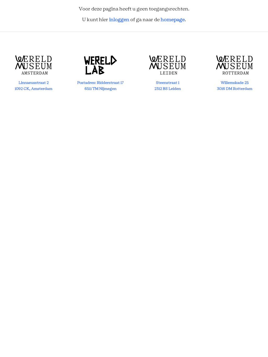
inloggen (119, 20)
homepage (173, 20)
